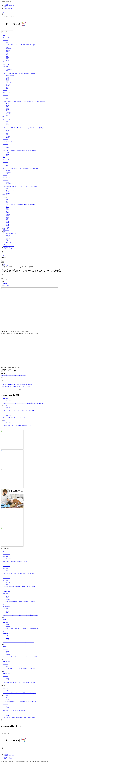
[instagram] (3, 13)
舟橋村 (7, 227)
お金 (7, 173)
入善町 (7, 225)
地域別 (5, 194)
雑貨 (7, 131)
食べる (5, 90)
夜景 (7, 87)
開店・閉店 (6, 265)
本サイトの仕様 (8, 8)
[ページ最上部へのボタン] (1, 720)
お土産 (7, 130)
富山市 (7, 207)
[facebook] (3, 10)
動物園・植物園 (10, 75)
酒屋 (7, 115)
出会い (7, 154)
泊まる (7, 60)
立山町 (7, 224)
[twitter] (3, 12)
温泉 (7, 59)
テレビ (7, 191)
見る (4, 61)
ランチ (7, 105)
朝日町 (7, 221)
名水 (7, 110)
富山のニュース (10, 190)
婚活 (7, 155)
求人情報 (8, 170)
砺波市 (7, 215)
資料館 (7, 80)
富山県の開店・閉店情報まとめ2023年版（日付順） (13, 375)
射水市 (7, 211)
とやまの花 (8, 82)
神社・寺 (8, 84)
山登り (7, 57)
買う (4, 116)
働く (4, 157)
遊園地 (7, 47)
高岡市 (7, 208)
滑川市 (7, 217)
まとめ (5, 175)
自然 (7, 56)
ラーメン (8, 106)
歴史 (7, 81)
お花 (7, 134)
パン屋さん (8, 112)
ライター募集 (9, 236)
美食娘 (7, 109)
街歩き (7, 88)
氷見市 (7, 212)
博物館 (7, 77)
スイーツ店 (8, 113)
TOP (4, 264)
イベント (5, 139)
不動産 (7, 137)
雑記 (7, 239)
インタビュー (9, 172)
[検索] (1, 32)
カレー (7, 108)
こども (7, 51)
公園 (7, 53)
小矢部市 (8, 214)
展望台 (7, 85)
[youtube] (3, 14)
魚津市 (7, 209)
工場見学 (8, 50)
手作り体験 (8, 48)
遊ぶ (4, 35)
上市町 (7, 222)
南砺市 (7, 218)
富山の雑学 (8, 193)
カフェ (7, 103)
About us (6, 4)
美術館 (7, 78)
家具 (7, 133)
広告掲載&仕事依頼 (9, 5)
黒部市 (7, 220)
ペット (7, 54)
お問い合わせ (7, 7)
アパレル (8, 136)
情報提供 (8, 235)
